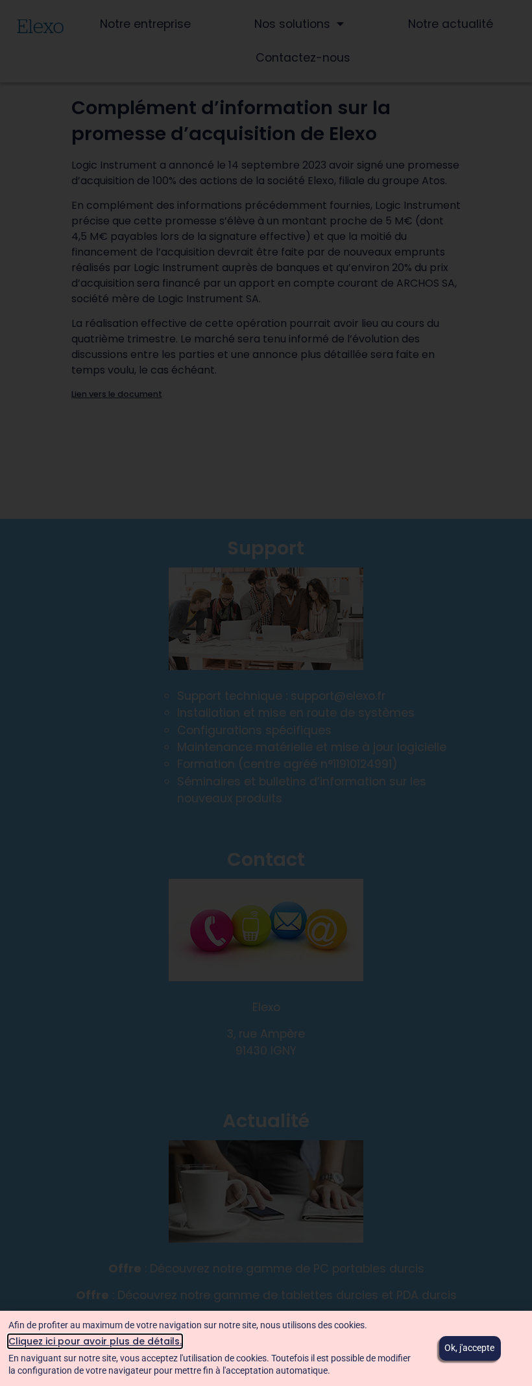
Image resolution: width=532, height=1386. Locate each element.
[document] (266, 693)
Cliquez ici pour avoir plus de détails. (95, 1341)
